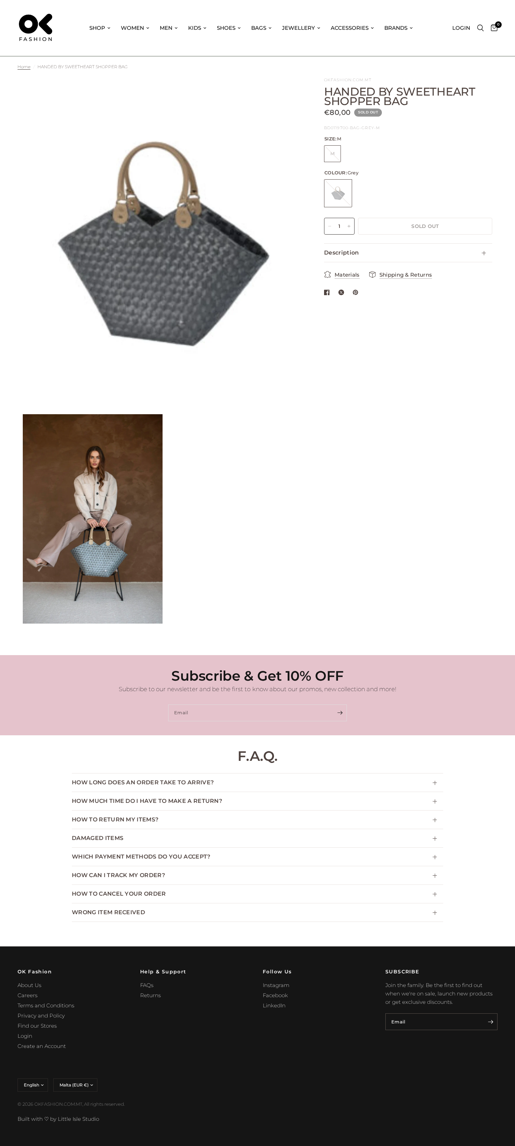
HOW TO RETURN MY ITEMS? (115, 819)
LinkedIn (274, 1005)
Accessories (350, 28)
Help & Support (163, 971)
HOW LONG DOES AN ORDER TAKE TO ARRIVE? (143, 782)
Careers (27, 995)
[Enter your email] (340, 712)
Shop (97, 28)
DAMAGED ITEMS (97, 838)
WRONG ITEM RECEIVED (108, 912)
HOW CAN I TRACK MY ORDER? (118, 875)
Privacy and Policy (41, 1015)
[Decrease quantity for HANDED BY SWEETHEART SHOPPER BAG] (329, 226)
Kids (194, 28)
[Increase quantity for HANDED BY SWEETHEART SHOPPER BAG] (349, 226)
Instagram (276, 985)
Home (24, 66)
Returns (150, 995)
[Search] (480, 28)
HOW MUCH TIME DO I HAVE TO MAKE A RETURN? (147, 801)
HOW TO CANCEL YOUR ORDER (119, 893)
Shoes (226, 28)
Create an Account (42, 1046)
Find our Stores (37, 1025)
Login (25, 1036)
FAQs (146, 985)
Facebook (275, 995)
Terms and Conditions (46, 1005)
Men (166, 28)
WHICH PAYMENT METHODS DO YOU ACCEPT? (141, 856)
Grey (338, 193)
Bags (258, 28)
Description (341, 252)
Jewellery (298, 28)
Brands (395, 28)
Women (132, 28)
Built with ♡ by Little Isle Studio (58, 1119)
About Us (29, 985)
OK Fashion (35, 971)
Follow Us (277, 971)
